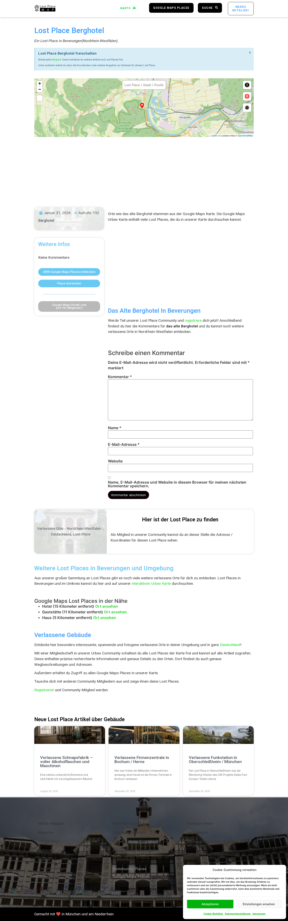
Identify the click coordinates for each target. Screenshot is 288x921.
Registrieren (44, 690)
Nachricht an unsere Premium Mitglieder (213, 843)
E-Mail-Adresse (123, 444)
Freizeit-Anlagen (52, 868)
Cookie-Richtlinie (213, 913)
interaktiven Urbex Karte (151, 583)
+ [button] (39, 83)
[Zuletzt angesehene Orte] (247, 107)
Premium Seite (200, 823)
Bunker (44, 859)
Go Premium (197, 832)
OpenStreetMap (245, 135)
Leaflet (214, 135)
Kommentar (120, 377)
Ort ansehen (106, 606)
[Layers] (247, 85)
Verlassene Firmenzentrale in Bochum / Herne (141, 759)
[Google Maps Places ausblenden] (247, 96)
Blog (191, 863)
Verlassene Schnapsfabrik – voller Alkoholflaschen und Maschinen (66, 761)
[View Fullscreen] (40, 98)
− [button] (39, 89)
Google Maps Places (131, 876)
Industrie (45, 832)
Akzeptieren (210, 904)
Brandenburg (124, 859)
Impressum (259, 913)
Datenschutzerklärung (238, 913)
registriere (193, 320)
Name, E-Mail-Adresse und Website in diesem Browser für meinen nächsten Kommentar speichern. (177, 484)
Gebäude (45, 850)
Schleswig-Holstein (129, 832)
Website (115, 461)
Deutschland (61, 534)
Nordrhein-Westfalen (131, 823)
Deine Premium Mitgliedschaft (213, 854)
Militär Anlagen (51, 823)
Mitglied (56, 59)
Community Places (130, 868)
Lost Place (81, 534)
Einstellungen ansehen (259, 904)
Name (114, 428)
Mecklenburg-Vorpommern (136, 850)
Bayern (119, 841)
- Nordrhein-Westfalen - (83, 528)
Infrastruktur (49, 841)
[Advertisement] (144, 168)
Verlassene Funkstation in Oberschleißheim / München (215, 759)
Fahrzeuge (47, 877)
